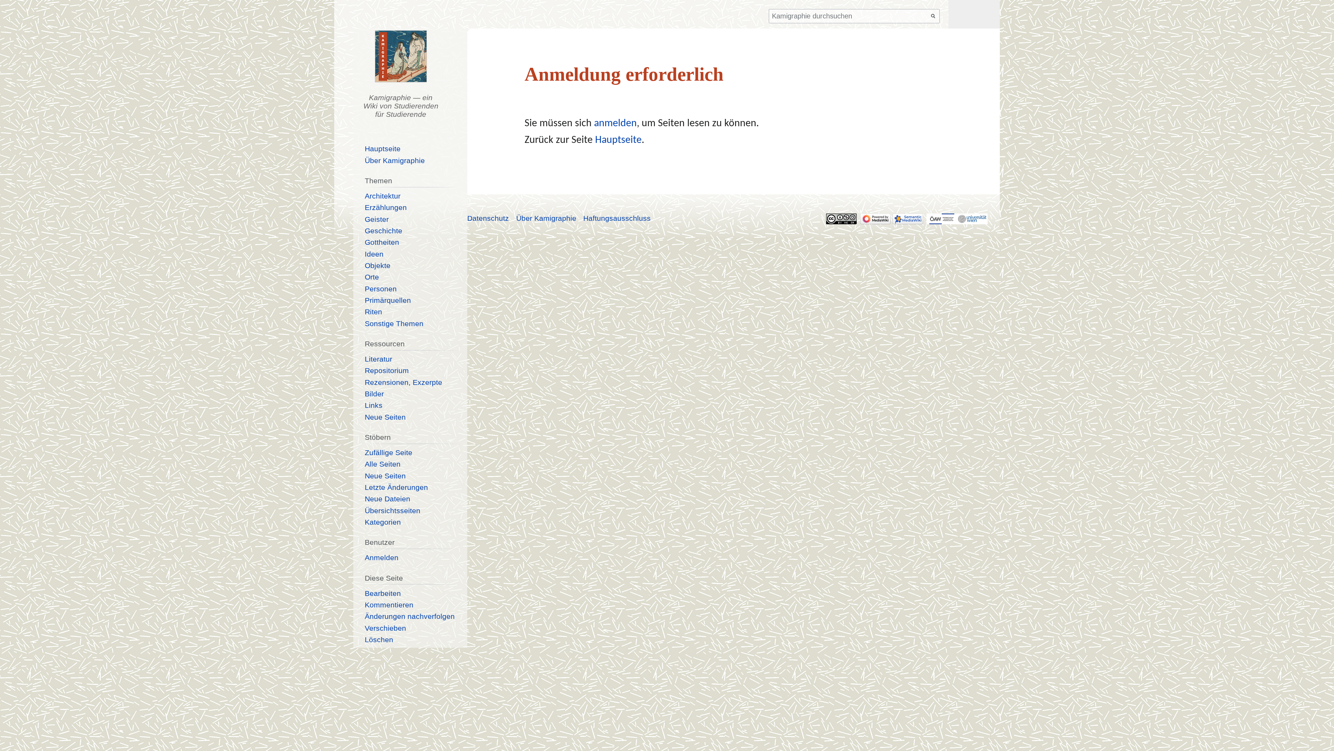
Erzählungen (386, 207)
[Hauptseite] (400, 56)
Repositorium (387, 370)
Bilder (374, 394)
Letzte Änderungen (396, 487)
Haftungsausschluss (617, 218)
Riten (373, 312)
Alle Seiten (383, 464)
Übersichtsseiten (392, 511)
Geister (377, 219)
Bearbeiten (383, 593)
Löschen (379, 640)
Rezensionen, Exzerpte (403, 382)
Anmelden (381, 558)
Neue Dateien (387, 499)
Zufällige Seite (388, 453)
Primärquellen (388, 300)
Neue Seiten (385, 417)
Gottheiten (382, 242)
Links (373, 405)
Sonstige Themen (394, 324)
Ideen (374, 254)
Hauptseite (618, 140)
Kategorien (383, 522)
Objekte (377, 265)
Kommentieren (389, 605)
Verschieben (385, 628)
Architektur (383, 196)
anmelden (615, 123)
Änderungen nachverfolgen (410, 616)
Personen (381, 289)
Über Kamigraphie (395, 160)
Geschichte (383, 231)
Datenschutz (488, 218)
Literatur (378, 359)
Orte (372, 277)
